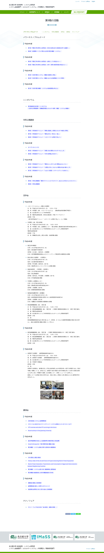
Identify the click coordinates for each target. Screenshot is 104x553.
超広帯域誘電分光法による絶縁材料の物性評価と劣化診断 (43, 441)
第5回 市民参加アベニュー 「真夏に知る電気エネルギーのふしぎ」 (46, 150)
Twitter (73, 514)
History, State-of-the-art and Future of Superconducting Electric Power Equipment (51, 460)
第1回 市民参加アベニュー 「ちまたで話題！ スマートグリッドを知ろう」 (48, 170)
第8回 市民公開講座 (34, 184)
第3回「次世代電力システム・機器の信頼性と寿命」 (42, 75)
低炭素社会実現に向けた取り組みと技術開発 (40, 489)
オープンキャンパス (33, 147)
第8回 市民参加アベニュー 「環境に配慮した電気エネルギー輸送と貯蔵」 (48, 130)
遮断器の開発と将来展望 (34, 483)
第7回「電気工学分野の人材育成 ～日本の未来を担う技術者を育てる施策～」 (49, 48)
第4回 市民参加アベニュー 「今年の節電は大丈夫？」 (43, 154)
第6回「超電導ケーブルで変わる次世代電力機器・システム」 (44, 51)
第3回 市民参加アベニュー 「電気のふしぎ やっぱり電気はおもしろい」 (48, 164)
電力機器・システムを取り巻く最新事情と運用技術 (42, 469)
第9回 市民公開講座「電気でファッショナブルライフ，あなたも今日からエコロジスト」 (52, 181)
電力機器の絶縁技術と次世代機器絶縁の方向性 (40, 472)
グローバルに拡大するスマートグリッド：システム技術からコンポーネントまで (49, 424)
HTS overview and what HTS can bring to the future (42, 427)
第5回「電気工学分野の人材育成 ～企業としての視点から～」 (45, 61)
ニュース (77, 1)
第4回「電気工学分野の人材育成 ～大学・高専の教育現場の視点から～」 (48, 64)
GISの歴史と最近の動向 (34, 457)
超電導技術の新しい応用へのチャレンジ (39, 486)
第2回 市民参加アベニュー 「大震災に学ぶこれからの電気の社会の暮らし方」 (49, 167)
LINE (78, 514)
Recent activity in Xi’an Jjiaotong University (39, 430)
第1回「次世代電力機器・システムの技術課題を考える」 (43, 88)
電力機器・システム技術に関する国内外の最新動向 (42, 447)
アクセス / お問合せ (85, 1)
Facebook (68, 514)
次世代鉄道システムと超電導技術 (37, 421)
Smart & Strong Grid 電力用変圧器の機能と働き (41, 444)
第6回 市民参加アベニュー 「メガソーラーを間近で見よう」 (45, 137)
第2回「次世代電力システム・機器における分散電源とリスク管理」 (46, 78)
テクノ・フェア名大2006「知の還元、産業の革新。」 (42, 507)
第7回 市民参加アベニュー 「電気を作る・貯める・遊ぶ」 (44, 134)
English (93, 1)
